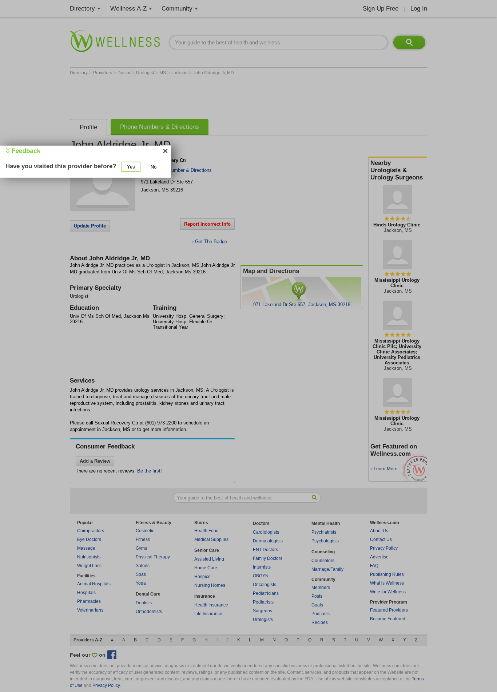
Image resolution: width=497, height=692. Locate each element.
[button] (131, 167)
